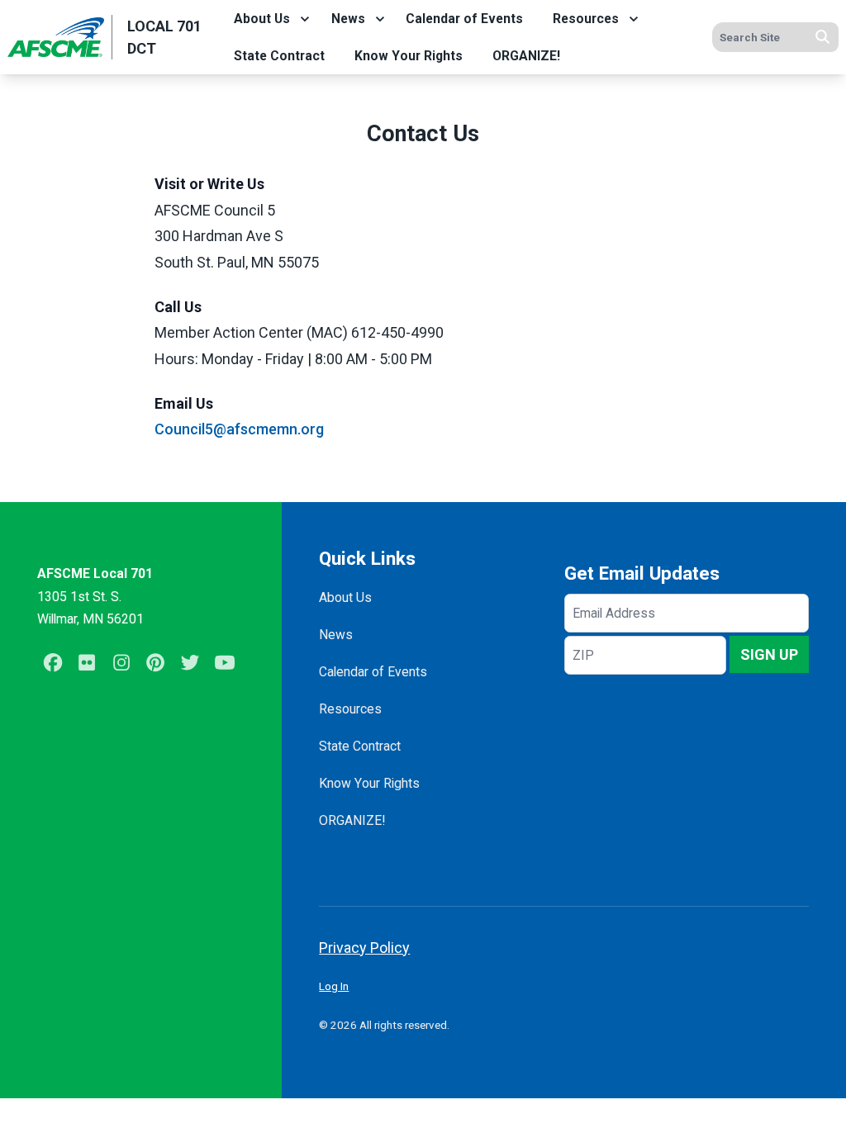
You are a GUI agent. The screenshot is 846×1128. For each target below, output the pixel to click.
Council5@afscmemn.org (239, 429)
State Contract (279, 56)
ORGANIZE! (526, 56)
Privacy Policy (364, 947)
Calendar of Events (464, 18)
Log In (334, 986)
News (348, 18)
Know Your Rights (408, 56)
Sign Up (769, 654)
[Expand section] (304, 19)
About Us (262, 18)
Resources (586, 18)
